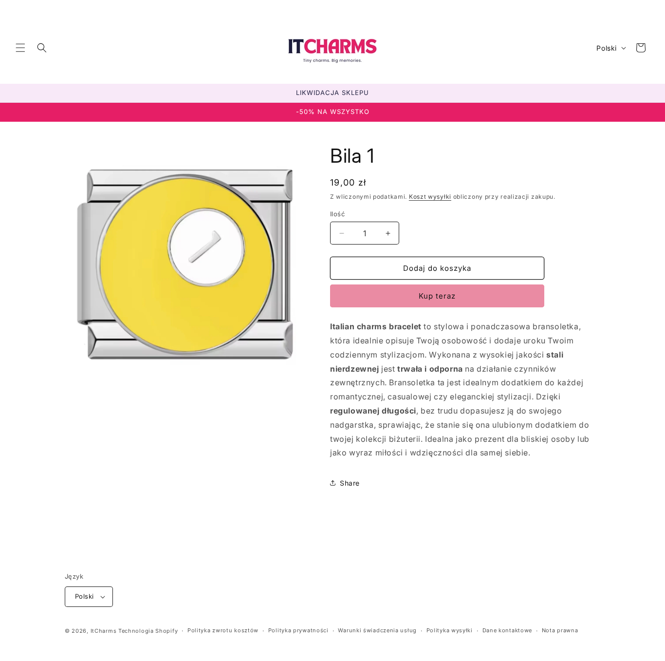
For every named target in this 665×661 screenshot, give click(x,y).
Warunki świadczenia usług (377, 630)
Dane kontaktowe (507, 630)
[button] (20, 47)
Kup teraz (437, 296)
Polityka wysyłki (449, 630)
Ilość (337, 214)
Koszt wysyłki (430, 196)
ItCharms (104, 630)
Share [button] (350, 483)
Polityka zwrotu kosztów (223, 630)
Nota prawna (560, 630)
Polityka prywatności (298, 630)
